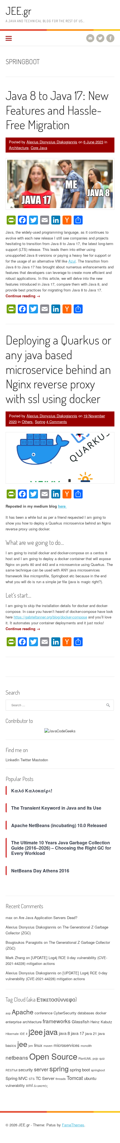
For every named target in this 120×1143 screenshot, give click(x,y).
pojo (95, 1058)
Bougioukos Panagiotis (24, 942)
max (9, 917)
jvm (30, 1046)
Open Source (53, 1056)
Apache (22, 1011)
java (51, 1031)
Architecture (18, 147)
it (26, 1034)
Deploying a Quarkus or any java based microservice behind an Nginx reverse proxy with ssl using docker (58, 369)
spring (59, 1068)
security (25, 1069)
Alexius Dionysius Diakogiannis (52, 141)
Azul (72, 261)
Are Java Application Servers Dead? (48, 917)
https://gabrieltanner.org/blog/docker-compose (50, 617)
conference (43, 1012)
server (41, 1069)
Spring (40, 421)
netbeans (17, 1057)
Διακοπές (41, 1086)
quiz (102, 1058)
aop (8, 1013)
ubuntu (90, 1078)
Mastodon (40, 759)
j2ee (35, 1031)
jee (22, 1043)
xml (29, 1085)
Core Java (39, 147)
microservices (67, 1045)
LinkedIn (12, 759)
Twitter (25, 759)
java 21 (91, 1033)
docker (100, 1012)
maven (48, 1046)
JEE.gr (18, 10)
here (62, 506)
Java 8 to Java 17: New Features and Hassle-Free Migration (57, 110)
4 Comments (56, 421)
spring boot (80, 1069)
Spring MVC (17, 1078)
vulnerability (15, 1085)
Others (27, 421)
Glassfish (80, 1021)
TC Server (45, 1078)
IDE (22, 1034)
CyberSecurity (65, 1012)
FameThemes (73, 1124)
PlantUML (85, 1058)
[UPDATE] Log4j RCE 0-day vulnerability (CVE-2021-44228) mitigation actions (56, 975)
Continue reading (23, 295)
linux (38, 1045)
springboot (98, 1070)
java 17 (77, 1033)
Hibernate (12, 1034)
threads (61, 1079)
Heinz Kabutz (101, 1021)
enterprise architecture (24, 1021)
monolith (86, 1046)
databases (86, 1012)
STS (32, 1079)
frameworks (57, 1021)
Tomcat (75, 1077)
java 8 (64, 1033)
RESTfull (11, 1070)
